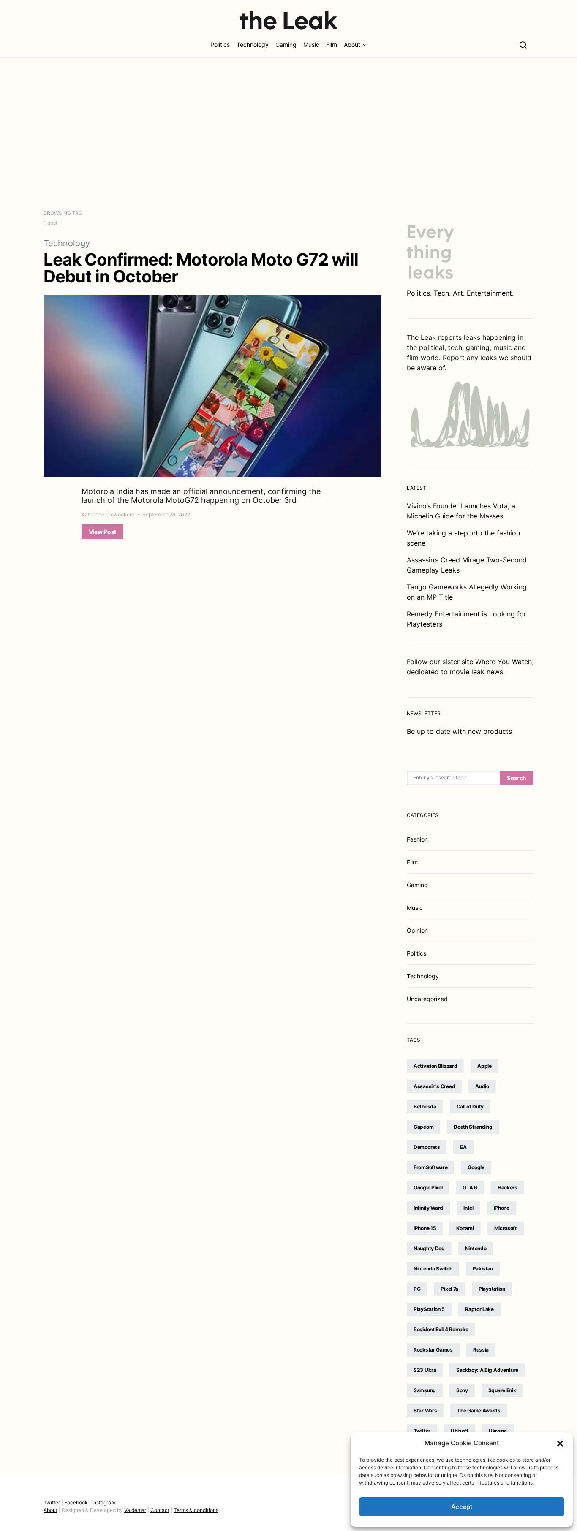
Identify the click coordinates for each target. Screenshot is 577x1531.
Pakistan (483, 1268)
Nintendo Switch (433, 1268)
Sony (462, 1390)
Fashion (417, 839)
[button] (560, 1443)
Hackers (507, 1187)
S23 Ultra (425, 1370)
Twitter (422, 1431)
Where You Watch (503, 661)
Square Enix (502, 1390)
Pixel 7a (449, 1289)
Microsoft (505, 1228)
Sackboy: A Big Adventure (487, 1370)
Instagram (103, 1502)
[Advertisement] (288, 133)
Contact (159, 1510)
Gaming (286, 44)
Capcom (423, 1127)
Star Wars (425, 1410)
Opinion (417, 930)
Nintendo (476, 1248)
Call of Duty (470, 1106)
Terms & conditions (196, 1510)
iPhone (501, 1208)
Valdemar (135, 1510)
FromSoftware (430, 1167)
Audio (482, 1086)
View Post (102, 531)
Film (331, 44)
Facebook (76, 1502)
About (352, 44)
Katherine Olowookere (108, 514)
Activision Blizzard (435, 1066)
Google (476, 1167)
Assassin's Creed (434, 1086)
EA (463, 1147)
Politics (220, 44)
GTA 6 (470, 1187)
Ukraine (498, 1431)
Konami (465, 1228)
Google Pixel (428, 1187)
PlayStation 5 (429, 1309)
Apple (484, 1066)
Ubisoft (459, 1431)
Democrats (427, 1147)
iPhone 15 (425, 1228)
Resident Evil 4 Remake (441, 1329)
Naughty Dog (429, 1248)
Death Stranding (473, 1127)
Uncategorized (427, 998)
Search (516, 778)
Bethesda (425, 1106)
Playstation (492, 1289)
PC (417, 1289)
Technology (253, 44)
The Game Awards (479, 1410)
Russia (481, 1349)
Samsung (425, 1390)
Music (311, 44)
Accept (462, 1507)
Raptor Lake (479, 1309)
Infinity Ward (428, 1208)
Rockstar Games (433, 1349)
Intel (468, 1208)
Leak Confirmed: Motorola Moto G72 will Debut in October (201, 268)
